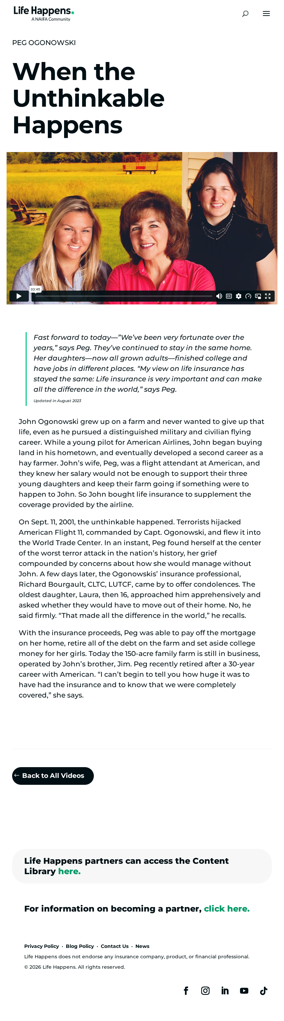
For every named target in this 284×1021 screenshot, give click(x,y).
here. (69, 871)
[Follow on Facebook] (186, 991)
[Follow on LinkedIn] (224, 991)
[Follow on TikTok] (263, 991)
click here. (227, 909)
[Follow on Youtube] (244, 991)
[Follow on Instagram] (205, 991)
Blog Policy (80, 946)
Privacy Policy (41, 946)
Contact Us (114, 946)
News (142, 946)
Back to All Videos (53, 776)
